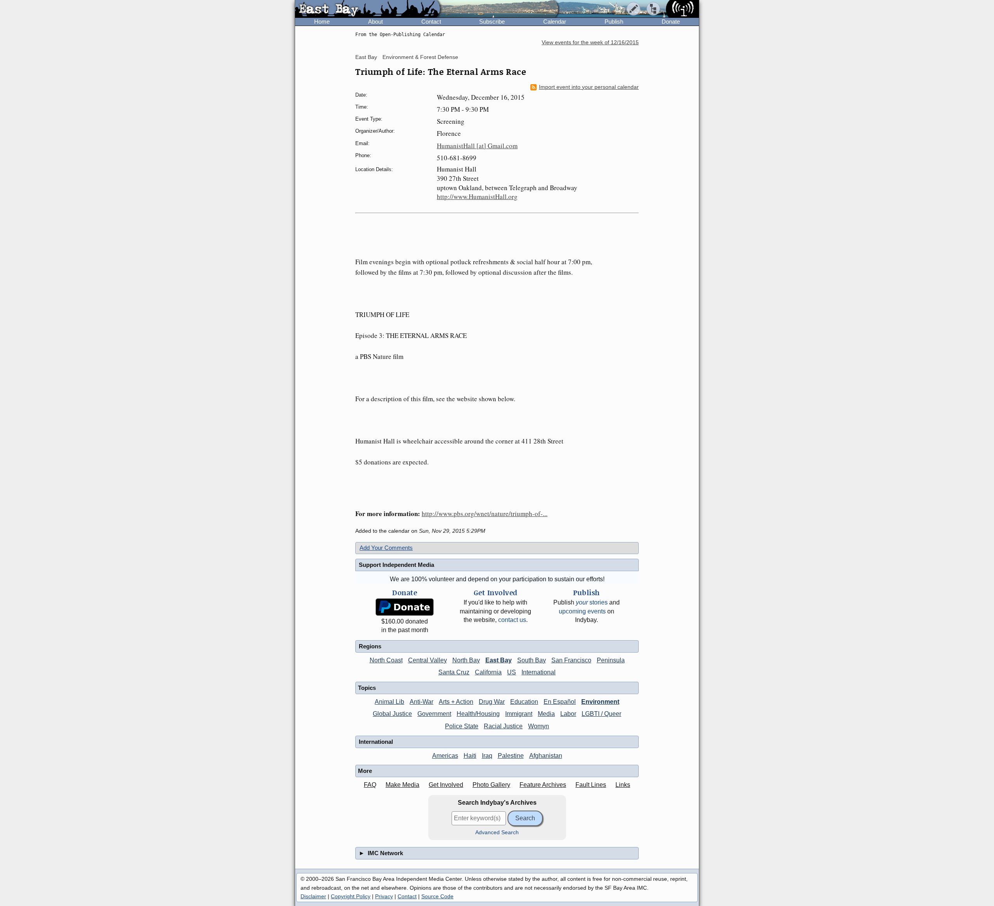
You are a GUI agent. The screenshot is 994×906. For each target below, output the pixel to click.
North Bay (466, 660)
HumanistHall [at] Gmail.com (477, 145)
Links (622, 784)
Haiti (470, 755)
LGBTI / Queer (601, 713)
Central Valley (427, 660)
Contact (431, 21)
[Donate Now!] (404, 607)
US (511, 672)
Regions (370, 646)
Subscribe (492, 21)
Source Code (437, 896)
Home (322, 21)
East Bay (366, 57)
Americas (445, 755)
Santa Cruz (453, 672)
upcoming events (582, 611)
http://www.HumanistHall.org (477, 196)
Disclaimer (313, 896)
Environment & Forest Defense (420, 57)
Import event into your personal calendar (589, 87)
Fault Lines (590, 784)
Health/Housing (478, 713)
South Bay (531, 660)
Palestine (511, 755)
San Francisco (571, 660)
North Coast (386, 660)
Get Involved (446, 784)
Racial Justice (503, 726)
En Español (560, 701)
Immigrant (518, 713)
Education (524, 701)
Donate (671, 21)
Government (434, 713)
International (538, 672)
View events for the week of (590, 42)
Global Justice (392, 713)
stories (592, 602)
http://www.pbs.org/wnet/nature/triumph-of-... (484, 513)
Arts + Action (456, 701)
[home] (367, 9)
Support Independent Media (396, 564)
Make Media (402, 784)
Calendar (554, 21)
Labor (568, 713)
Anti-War (421, 701)
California (488, 672)
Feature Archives (543, 784)
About (375, 21)
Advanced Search (497, 832)
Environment (600, 701)
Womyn (538, 726)
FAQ (370, 784)
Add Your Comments (386, 547)
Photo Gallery (491, 784)
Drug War (492, 701)
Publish (614, 21)
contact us (512, 620)
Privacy (384, 896)
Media (546, 713)
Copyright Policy (350, 896)
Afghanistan (545, 755)
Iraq (487, 755)
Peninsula (611, 660)
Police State (461, 726)
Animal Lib (389, 701)
